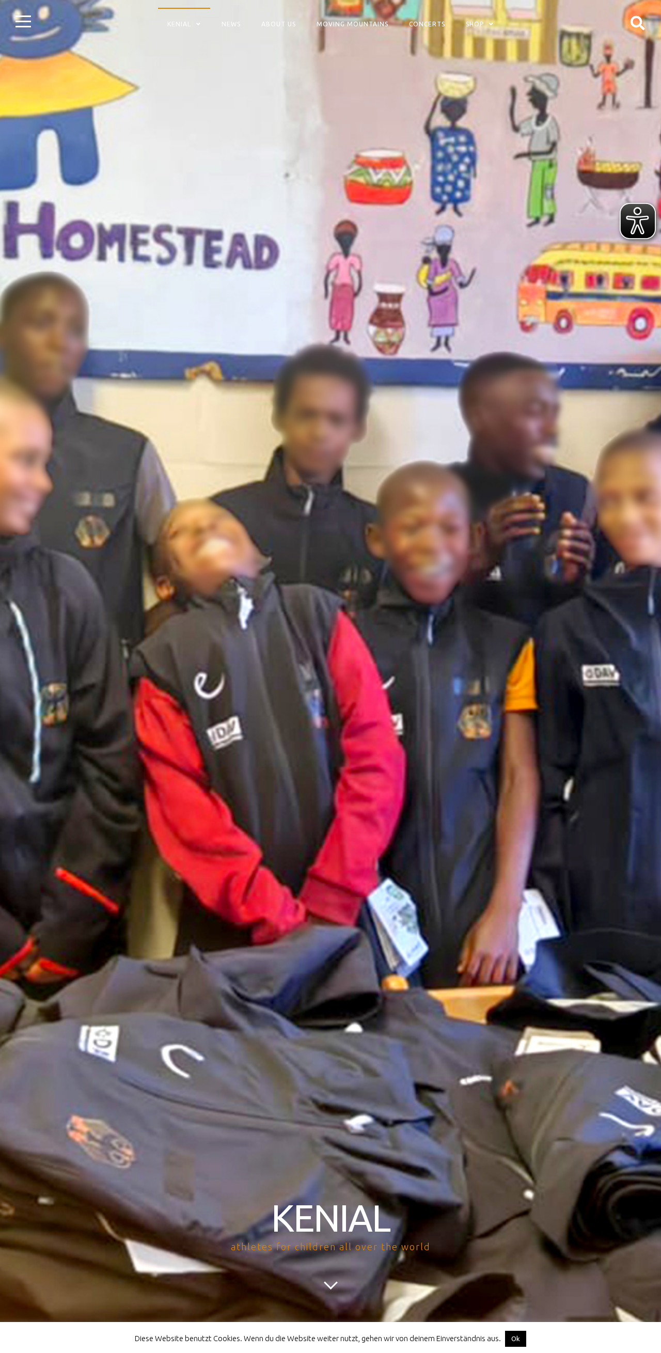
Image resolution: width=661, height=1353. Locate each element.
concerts (427, 24)
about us (278, 24)
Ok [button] (515, 1338)
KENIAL (330, 1218)
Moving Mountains (352, 24)
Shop (475, 24)
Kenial (179, 24)
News (231, 24)
